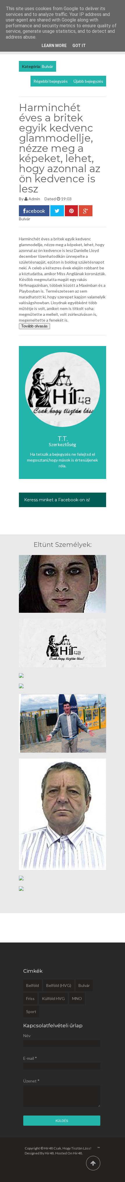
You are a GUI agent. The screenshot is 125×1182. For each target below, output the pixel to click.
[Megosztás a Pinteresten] (71, 210)
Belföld (32, 985)
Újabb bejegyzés (88, 81)
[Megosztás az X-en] (57, 210)
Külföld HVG (53, 998)
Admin (34, 198)
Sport (31, 1011)
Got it (79, 45)
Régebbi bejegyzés (50, 81)
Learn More (54, 45)
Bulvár (47, 66)
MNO (77, 998)
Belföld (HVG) (58, 985)
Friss (30, 998)
